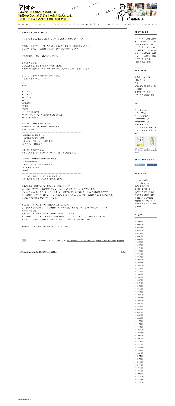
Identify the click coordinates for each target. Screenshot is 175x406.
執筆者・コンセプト (143, 77)
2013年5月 (139, 344)
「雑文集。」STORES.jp (144, 150)
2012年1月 (139, 374)
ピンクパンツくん (142, 183)
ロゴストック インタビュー (145, 127)
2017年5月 (139, 222)
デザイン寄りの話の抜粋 (106, 241)
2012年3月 (139, 368)
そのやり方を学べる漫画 (144, 192)
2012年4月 (139, 365)
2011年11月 (139, 379)
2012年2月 (139, 371)
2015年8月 (139, 271)
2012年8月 (139, 353)
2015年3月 (139, 286)
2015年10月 (139, 266)
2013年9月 (139, 339)
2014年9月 (139, 304)
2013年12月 (139, 330)
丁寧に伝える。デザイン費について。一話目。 (38, 252)
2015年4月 (139, 283)
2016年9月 (139, 233)
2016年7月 (139, 239)
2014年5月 (139, 315)
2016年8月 (139, 236)
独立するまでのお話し (143, 124)
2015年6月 (139, 277)
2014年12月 (139, 295)
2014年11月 (139, 298)
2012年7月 (139, 356)
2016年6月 (139, 242)
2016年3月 (139, 251)
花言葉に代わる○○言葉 (144, 198)
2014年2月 (139, 324)
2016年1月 (139, 257)
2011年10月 (139, 382)
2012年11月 (139, 347)
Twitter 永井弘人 (141, 113)
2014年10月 (139, 301)
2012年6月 (139, 359)
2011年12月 (139, 376)
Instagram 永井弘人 (142, 122)
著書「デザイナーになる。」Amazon (145, 149)
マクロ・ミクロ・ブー (143, 189)
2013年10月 (139, 336)
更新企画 (120, 241)
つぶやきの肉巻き (142, 180)
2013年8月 (139, 341)
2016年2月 (139, 254)
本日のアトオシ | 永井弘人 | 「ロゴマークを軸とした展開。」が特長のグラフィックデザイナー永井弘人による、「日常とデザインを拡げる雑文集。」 (87, 15)
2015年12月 (139, 260)
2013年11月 (139, 333)
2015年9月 (139, 268)
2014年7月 (139, 309)
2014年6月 (139, 312)
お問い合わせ (140, 80)
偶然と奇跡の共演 (142, 186)
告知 (136, 83)
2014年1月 (139, 327)
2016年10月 (139, 231)
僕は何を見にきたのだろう (145, 201)
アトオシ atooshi (141, 110)
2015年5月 (139, 280)
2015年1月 (139, 292)
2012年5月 (139, 362)
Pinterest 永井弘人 (141, 116)
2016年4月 (139, 248)
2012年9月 (139, 350)
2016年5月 (139, 245)
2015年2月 (139, 289)
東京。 (123, 252)
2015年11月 (139, 263)
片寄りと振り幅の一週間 (144, 195)
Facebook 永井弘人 (142, 119)
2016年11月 (139, 228)
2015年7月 (139, 274)
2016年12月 (139, 225)
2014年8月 (139, 306)
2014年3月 (139, 321)
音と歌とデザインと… (143, 92)
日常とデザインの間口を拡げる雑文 (81, 241)
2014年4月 (139, 318)
